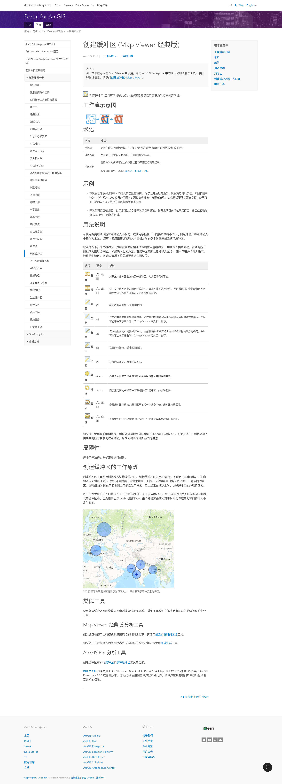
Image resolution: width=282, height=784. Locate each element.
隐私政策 (75, 777)
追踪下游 (35, 202)
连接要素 (35, 114)
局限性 (218, 73)
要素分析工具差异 (35, 70)
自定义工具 (36, 327)
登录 (241, 5)
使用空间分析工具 (39, 92)
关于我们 (147, 735)
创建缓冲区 (36, 253)
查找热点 (35, 224)
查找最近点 (36, 268)
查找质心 (35, 143)
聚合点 (33, 107)
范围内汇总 (36, 129)
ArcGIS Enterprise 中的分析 (41, 44)
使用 (38, 24)
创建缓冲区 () (126, 77)
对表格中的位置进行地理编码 (46, 173)
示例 (216, 62)
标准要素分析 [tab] (36, 77)
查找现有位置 (37, 151)
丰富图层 (35, 209)
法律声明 (100, 777)
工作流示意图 (222, 52)
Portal (58, 5)
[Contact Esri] (220, 739)
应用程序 (102, 5)
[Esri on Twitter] (204, 739)
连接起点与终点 (38, 282)
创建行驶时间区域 (39, 260)
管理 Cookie (87, 777)
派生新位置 (36, 158)
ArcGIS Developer (94, 757)
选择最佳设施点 (38, 180)
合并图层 (35, 312)
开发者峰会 (149, 757)
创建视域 (35, 187)
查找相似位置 (37, 165)
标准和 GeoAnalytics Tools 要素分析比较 (47, 61)
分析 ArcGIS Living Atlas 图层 (42, 51)
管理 (48, 24)
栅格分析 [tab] (34, 341)
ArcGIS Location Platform (98, 751)
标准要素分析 (74, 31)
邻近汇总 (35, 121)
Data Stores (82, 5)
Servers (68, 5)
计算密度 (35, 217)
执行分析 (35, 85)
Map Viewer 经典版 (52, 31)
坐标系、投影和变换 (136, 171)
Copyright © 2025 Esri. (36, 777)
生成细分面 (36, 297)
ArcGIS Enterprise (37, 5)
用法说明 (219, 68)
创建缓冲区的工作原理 (227, 78)
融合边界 (35, 304)
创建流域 (35, 195)
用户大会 (147, 751)
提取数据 (35, 290)
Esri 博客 (147, 746)
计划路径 (35, 275)
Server (28, 746)
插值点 (33, 246)
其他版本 (108, 56)
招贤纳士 (147, 741)
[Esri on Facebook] (209, 739)
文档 (26, 767)
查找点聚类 (36, 239)
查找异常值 (36, 231)
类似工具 (219, 84)
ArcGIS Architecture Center (99, 767)
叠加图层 (35, 319)
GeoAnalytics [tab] (36, 334)
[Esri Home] (208, 728)
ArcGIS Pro (89, 741)
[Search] (231, 5)
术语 (216, 57)
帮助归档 (127, 56)
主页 (28, 24)
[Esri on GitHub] (215, 739)
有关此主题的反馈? (196, 697)
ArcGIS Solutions (93, 762)
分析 (35, 31)
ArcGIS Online (91, 735)
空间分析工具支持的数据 (43, 99)
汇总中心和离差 (38, 136)
